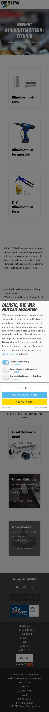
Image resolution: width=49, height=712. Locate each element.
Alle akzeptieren (24, 402)
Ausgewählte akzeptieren (24, 395)
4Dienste (15, 364)
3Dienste (15, 379)
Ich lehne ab (24, 388)
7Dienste (15, 371)
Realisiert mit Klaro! (40, 407)
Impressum (6, 407)
